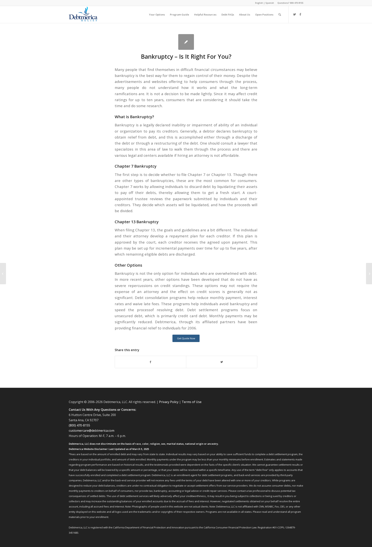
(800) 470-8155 (79, 425)
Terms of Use (192, 402)
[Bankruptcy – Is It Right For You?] (186, 42)
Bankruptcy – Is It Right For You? (186, 56)
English (259, 2)
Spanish (269, 2)
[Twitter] (294, 14)
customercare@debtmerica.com (91, 430)
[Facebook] (300, 14)
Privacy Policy (168, 402)
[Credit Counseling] (3, 273)
